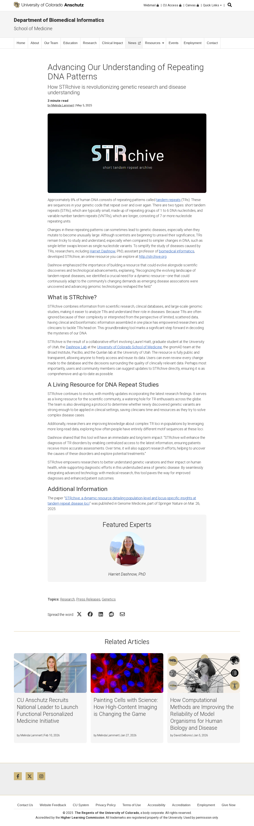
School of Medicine (33, 28)
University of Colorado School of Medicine (129, 347)
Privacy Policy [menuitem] (106, 805)
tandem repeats (168, 200)
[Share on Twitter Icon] (79, 614)
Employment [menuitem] (206, 805)
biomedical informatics (176, 251)
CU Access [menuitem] (171, 5)
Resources (152, 43)
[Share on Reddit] (111, 614)
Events (173, 43)
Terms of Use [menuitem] (131, 805)
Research (90, 43)
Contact (212, 43)
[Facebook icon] (20, 776)
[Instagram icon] (42, 776)
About (35, 43)
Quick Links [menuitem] (211, 5)
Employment (192, 43)
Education (70, 43)
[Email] (122, 614)
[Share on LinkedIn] (101, 614)
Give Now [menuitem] (229, 805)
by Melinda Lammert (61, 105)
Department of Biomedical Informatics (59, 20)
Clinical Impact (112, 43)
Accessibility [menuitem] (156, 805)
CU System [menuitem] (81, 805)
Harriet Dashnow (102, 251)
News (132, 43)
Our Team (51, 43)
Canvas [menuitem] (191, 5)
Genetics (109, 599)
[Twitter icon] (31, 776)
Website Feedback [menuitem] (53, 805)
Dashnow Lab (76, 347)
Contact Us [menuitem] (25, 805)
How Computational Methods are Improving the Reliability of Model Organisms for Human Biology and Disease (202, 714)
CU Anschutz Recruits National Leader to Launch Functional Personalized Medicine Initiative (47, 710)
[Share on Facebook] (90, 614)
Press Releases (88, 599)
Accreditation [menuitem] (181, 805)
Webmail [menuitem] (149, 5)
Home (21, 43)
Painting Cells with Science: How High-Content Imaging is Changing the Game (126, 707)
